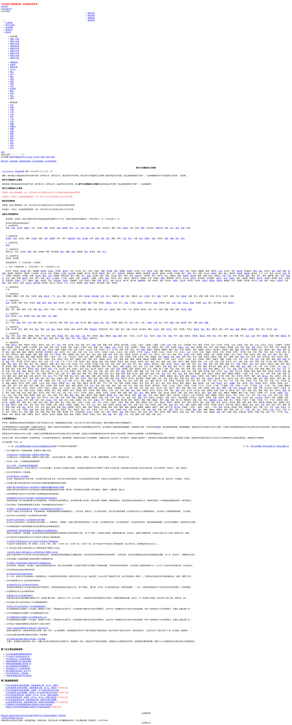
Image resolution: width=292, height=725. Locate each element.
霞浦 (99, 281)
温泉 (12, 81)
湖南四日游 (14, 46)
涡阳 (139, 398)
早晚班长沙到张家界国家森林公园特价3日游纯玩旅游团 (27, 707)
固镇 (284, 359)
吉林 (77, 323)
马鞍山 (193, 376)
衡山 (12, 77)
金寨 (284, 273)
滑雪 (12, 84)
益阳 (31, 410)
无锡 (64, 281)
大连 (48, 329)
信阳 (174, 281)
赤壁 (174, 271)
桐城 (192, 303)
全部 (3, 152)
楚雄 (279, 350)
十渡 (229, 388)
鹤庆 (15, 364)
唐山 (203, 329)
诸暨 (55, 316)
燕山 (24, 407)
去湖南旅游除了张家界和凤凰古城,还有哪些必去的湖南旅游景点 (32, 531)
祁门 (68, 383)
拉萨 (102, 238)
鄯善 (159, 296)
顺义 (133, 390)
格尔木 (47, 296)
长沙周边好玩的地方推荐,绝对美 (20, 574)
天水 (286, 393)
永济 (125, 410)
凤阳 (178, 357)
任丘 (92, 386)
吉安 (71, 323)
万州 (264, 395)
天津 (266, 278)
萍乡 (130, 238)
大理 (29, 323)
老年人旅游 (10, 25)
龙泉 (57, 281)
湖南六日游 (14, 51)
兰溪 (33, 316)
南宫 (209, 378)
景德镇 (60, 336)
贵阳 (29, 252)
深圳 (7, 245)
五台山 (19, 400)
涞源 (123, 371)
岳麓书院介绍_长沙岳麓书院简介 (20, 596)
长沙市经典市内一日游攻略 (18, 476)
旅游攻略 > (14, 161)
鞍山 (7, 336)
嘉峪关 (109, 303)
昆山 (37, 276)
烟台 (232, 329)
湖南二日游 (14, 41)
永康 (183, 228)
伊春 (220, 407)
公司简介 (4, 6)
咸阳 (139, 281)
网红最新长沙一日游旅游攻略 (18, 668)
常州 (149, 271)
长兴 (33, 238)
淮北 (251, 364)
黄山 (28, 366)
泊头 (187, 347)
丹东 (18, 336)
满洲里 (265, 336)
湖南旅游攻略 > (25, 161)
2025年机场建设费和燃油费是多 (19, 654)
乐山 (226, 371)
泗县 (177, 390)
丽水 (88, 228)
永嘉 (260, 281)
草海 (253, 347)
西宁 (183, 323)
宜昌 (153, 238)
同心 (116, 395)
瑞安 (48, 278)
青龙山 (219, 383)
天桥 (279, 393)
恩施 (170, 336)
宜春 (166, 238)
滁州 (182, 271)
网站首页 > (5, 161)
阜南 (49, 303)
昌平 (44, 350)
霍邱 (89, 303)
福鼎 (279, 271)
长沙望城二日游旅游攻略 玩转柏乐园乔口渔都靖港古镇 (29, 563)
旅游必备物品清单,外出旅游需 (19, 676)
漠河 (108, 238)
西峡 (167, 400)
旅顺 (123, 376)
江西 (12, 110)
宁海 (229, 276)
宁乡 (64, 381)
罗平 (20, 329)
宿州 (218, 278)
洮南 (209, 393)
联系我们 (12, 718)
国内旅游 (91, 20)
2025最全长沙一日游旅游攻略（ (19, 659)
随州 (284, 390)
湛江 (177, 238)
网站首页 (91, 13)
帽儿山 (265, 376)
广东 (12, 119)
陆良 (83, 376)
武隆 (61, 400)
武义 (172, 228)
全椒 (126, 303)
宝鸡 (15, 238)
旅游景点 (9, 30)
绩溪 (127, 366)
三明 (231, 386)
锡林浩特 (213, 400)
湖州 (189, 273)
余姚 (172, 238)
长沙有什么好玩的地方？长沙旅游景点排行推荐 (26, 520)
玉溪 (271, 410)
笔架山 (181, 347)
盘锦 (72, 336)
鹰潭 (120, 336)
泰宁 (136, 393)
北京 (12, 105)
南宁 (131, 323)
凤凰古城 (13, 67)
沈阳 (146, 238)
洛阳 (137, 276)
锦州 (118, 369)
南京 (192, 276)
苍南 (116, 271)
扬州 (68, 338)
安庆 (7, 303)
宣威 (114, 336)
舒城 (155, 303)
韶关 (107, 278)
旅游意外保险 (14, 716)
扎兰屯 (89, 412)
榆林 (237, 329)
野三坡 (177, 407)
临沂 (247, 336)
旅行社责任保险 (26, 716)
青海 (12, 143)
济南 (238, 273)
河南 (88, 296)
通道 (72, 395)
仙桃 (11, 402)
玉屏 (248, 410)
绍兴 (141, 238)
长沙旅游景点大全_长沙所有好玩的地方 (23, 585)
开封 (279, 369)
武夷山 (96, 400)
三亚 (34, 157)
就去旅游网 (19, 171)
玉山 (259, 410)
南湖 (185, 276)
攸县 (154, 410)
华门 (133, 336)
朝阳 (143, 350)
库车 (102, 296)
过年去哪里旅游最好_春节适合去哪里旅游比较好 (34, 446)
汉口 (58, 296)
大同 (46, 238)
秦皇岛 (196, 329)
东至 (264, 354)
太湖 (173, 303)
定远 (220, 271)
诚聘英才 (54, 716)
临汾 (93, 228)
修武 (125, 405)
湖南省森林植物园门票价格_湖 (18, 664)
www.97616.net (8, 171)
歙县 (220, 400)
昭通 (206, 323)
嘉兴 (79, 238)
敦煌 (44, 303)
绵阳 (122, 296)
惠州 (58, 228)
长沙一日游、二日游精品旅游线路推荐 (22, 466)
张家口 (85, 338)
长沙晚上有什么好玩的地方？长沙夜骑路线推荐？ (27, 606)
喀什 (62, 252)
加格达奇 (71, 238)
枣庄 (4, 283)
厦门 (39, 157)
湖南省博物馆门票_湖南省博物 (18, 661)
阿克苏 (8, 238)
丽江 (108, 323)
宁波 (124, 238)
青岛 (86, 252)
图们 (46, 338)
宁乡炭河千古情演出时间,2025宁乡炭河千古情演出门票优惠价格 (32, 541)
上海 (83, 278)
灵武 (180, 374)
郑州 (183, 238)
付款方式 (19, 718)
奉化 (260, 271)
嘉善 (246, 273)
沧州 (108, 271)
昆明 (97, 238)
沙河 (59, 354)
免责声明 (62, 716)
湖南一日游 (14, 39)
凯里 (18, 371)
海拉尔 (202, 336)
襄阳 (102, 336)
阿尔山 (14, 345)
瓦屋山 (17, 281)
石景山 (241, 388)
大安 (55, 352)
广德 (57, 362)
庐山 (50, 376)
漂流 (12, 98)
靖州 (205, 369)
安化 (59, 345)
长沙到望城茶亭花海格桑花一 (18, 666)
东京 (185, 354)
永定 (112, 410)
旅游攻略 (9, 27)
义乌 (49, 316)
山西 (12, 131)
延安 (201, 323)
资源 (159, 427)
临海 (89, 276)
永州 (79, 338)
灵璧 (163, 374)
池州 (242, 350)
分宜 (110, 357)
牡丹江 (169, 329)
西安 (177, 228)
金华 (64, 228)
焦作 (37, 369)
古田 (257, 359)
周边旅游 (91, 15)
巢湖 (38, 303)
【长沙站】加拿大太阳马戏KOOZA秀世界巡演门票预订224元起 (32, 552)
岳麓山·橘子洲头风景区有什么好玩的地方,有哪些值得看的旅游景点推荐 (35, 487)
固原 (279, 359)
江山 (20, 316)
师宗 (218, 388)
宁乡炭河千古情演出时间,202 (18, 656)
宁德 (223, 276)
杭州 (7, 316)
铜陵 (139, 395)
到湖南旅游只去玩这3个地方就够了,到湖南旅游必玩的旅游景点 (32, 498)
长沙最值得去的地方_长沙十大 (18, 671)
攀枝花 (283, 336)
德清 (51, 238)
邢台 (182, 281)
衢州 (44, 316)
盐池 (262, 405)
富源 (4, 359)
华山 (51, 271)
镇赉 (218, 412)
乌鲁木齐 (159, 228)
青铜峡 (232, 383)
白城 (13, 228)
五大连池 (258, 398)
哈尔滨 (71, 273)
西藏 (12, 129)
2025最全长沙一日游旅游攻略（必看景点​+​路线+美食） (29, 455)
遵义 (276, 329)
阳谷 (64, 407)
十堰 (155, 323)
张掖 (121, 412)
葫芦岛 (147, 364)
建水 (244, 366)
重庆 (12, 138)
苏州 (192, 278)
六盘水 (156, 329)
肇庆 (190, 309)
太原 (179, 303)
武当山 (49, 400)
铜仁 (145, 395)
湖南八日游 (14, 56)
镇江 (27, 283)
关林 (7, 362)
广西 (12, 112)
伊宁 (104, 252)
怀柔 (238, 364)
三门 (54, 278)
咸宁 (117, 281)
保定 (64, 271)
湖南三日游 (14, 44)
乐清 (50, 276)
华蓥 (205, 364)
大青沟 (147, 352)
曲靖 (78, 336)
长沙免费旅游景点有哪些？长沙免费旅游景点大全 (27, 617)
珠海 (86, 283)
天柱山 (185, 303)
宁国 (35, 381)
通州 (108, 395)
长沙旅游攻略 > (38, 161)
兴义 (94, 405)
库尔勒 (85, 238)
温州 (142, 228)
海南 (12, 107)
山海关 (125, 228)
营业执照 (46, 716)
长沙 (12, 74)
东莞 (46, 228)
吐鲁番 (183, 296)
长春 (128, 271)
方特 (12, 86)
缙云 (71, 228)
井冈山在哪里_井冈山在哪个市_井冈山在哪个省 (269, 446)
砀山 (53, 329)
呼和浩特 (93, 329)
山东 (12, 122)
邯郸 (101, 273)
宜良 (282, 407)
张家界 (13, 65)
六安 (115, 303)
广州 (62, 273)
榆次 (194, 410)
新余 (7, 405)
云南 (12, 114)
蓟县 (170, 366)
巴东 (169, 345)
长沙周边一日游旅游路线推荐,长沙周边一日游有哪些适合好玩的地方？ (35, 509)
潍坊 (33, 398)
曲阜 (24, 278)
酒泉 (234, 369)
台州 (225, 278)
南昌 (73, 252)
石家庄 (140, 303)
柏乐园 (13, 89)
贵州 (12, 141)
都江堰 (239, 271)
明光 (117, 378)
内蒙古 (13, 126)
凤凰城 (166, 357)
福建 (12, 124)
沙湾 (146, 296)
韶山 (12, 72)
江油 (284, 366)
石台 (177, 364)
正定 (35, 283)
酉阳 (171, 410)
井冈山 (96, 323)
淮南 (213, 273)
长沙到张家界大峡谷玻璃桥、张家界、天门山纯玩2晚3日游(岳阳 (31, 693)
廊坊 (44, 276)
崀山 (12, 96)
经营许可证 (37, 716)
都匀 (275, 354)
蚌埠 (42, 271)
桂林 (43, 157)
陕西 (12, 133)
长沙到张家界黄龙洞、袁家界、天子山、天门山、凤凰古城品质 (31, 697)
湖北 (12, 136)
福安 (273, 271)
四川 (12, 117)
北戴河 (107, 347)
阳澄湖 (219, 281)
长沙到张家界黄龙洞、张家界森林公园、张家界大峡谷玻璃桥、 (31, 702)
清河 (251, 383)
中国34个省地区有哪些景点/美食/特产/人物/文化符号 (28, 628)
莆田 (247, 276)
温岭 (37, 281)
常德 (12, 93)
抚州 (242, 357)
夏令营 (8, 32)
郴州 (12, 91)
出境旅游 (9, 23)
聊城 (73, 374)
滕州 (258, 278)
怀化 (214, 336)
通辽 (208, 329)
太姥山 (232, 278)
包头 (146, 336)
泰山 (141, 393)
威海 (172, 323)
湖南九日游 (14, 58)
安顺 (94, 345)
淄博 (121, 414)
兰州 (82, 228)
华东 (12, 145)
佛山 (40, 309)
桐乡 (281, 278)
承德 (159, 336)
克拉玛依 (95, 296)
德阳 (46, 354)
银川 (37, 329)
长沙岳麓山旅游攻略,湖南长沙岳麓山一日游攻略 (26, 639)
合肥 (119, 273)
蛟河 (50, 369)
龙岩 (253, 336)
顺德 (162, 278)
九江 (77, 228)
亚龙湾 (204, 281)
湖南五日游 (14, 48)
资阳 (110, 414)
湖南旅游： (14, 62)
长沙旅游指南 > (51, 161)
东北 (12, 148)
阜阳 (55, 303)
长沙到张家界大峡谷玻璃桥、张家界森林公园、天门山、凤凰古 (31, 688)
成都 (26, 228)
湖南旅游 (91, 18)
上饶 (83, 336)
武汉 (204, 303)
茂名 (111, 309)
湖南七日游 (14, 53)
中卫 (286, 412)
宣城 (171, 405)
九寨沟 (48, 157)
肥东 (255, 271)
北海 (114, 347)
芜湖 (233, 398)
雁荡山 (212, 281)
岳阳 (12, 79)
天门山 (13, 69)
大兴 (188, 352)
